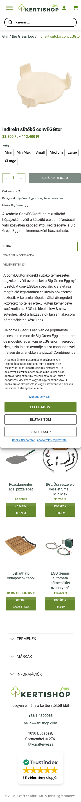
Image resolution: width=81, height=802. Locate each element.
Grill (5, 37)
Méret (6, 145)
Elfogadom (40, 407)
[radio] (8, 152)
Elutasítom (40, 419)
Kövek (38, 198)
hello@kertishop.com (40, 723)
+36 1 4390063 (41, 716)
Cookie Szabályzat (23, 440)
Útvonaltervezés (40, 744)
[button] (75, 8)
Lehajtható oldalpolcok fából (21, 575)
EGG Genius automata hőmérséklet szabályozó (60, 580)
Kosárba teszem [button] (21, 510)
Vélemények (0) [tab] (14, 264)
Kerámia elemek (53, 198)
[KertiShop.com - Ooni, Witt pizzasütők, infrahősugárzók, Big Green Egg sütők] (38, 8)
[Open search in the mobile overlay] (40, 23)
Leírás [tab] (8, 246)
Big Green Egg (23, 37)
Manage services (39, 396)
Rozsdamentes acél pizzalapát (21, 486)
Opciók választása (21, 603)
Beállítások (40, 432)
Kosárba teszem (55, 178)
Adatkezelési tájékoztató (52, 440)
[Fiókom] (64, 8)
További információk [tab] (19, 255)
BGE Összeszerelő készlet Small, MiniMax (60, 489)
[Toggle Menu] (9, 8)
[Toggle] (12, 639)
